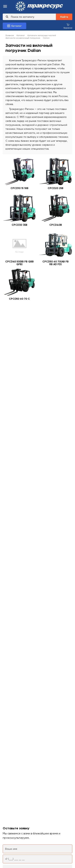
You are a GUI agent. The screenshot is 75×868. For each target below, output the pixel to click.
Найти (64, 16)
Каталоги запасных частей (41, 35)
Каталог (21, 35)
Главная (9, 35)
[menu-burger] (5, 6)
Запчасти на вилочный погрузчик (22, 38)
